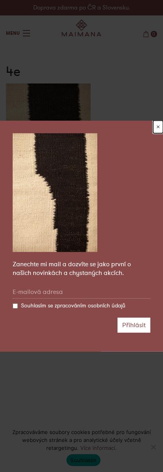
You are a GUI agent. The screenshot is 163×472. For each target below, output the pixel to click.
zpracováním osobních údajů (90, 305)
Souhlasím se (73, 305)
